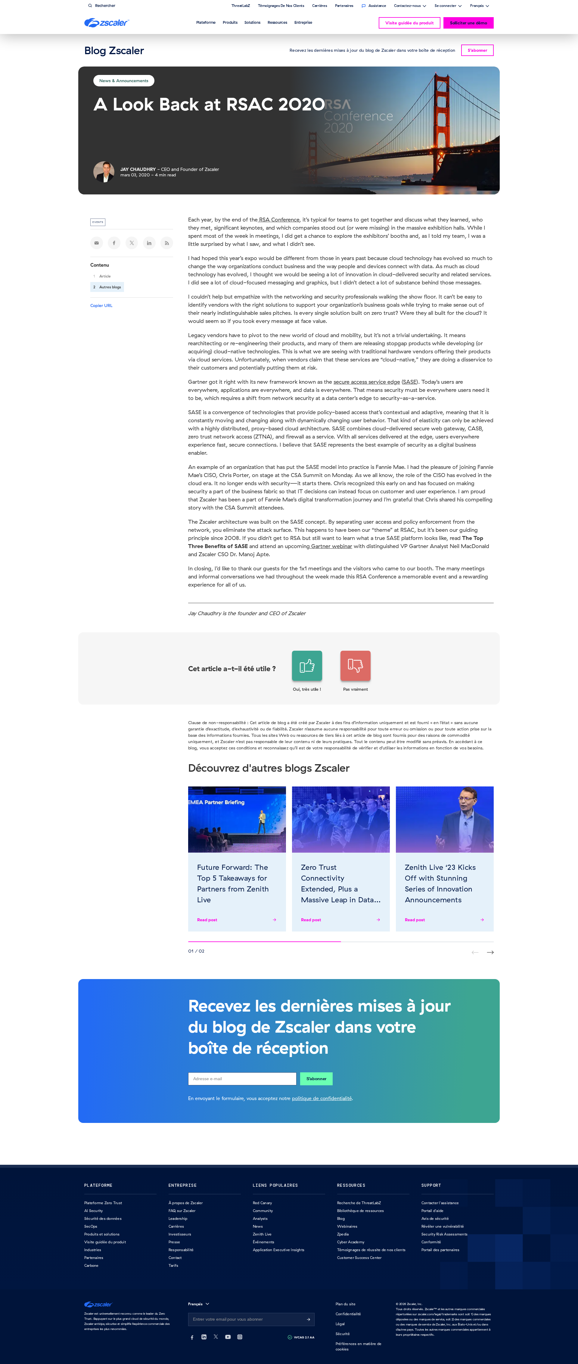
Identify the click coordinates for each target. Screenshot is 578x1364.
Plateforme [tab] (206, 22)
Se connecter (445, 6)
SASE (409, 381)
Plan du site (346, 1304)
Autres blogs (110, 287)
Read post (207, 919)
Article (105, 276)
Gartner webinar (331, 546)
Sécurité (343, 1333)
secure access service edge (367, 381)
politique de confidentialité (322, 1098)
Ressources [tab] (277, 22)
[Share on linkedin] (149, 243)
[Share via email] (96, 243)
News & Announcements (123, 80)
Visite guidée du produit (409, 23)
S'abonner (316, 1078)
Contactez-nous (407, 6)
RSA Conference (278, 219)
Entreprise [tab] (303, 22)
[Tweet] (132, 243)
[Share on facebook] (114, 243)
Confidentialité (348, 1314)
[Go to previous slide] (490, 952)
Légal (340, 1324)
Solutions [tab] (252, 22)
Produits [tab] (230, 22)
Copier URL (101, 305)
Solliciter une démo (468, 23)
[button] (307, 671)
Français (477, 6)
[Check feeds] (166, 243)
